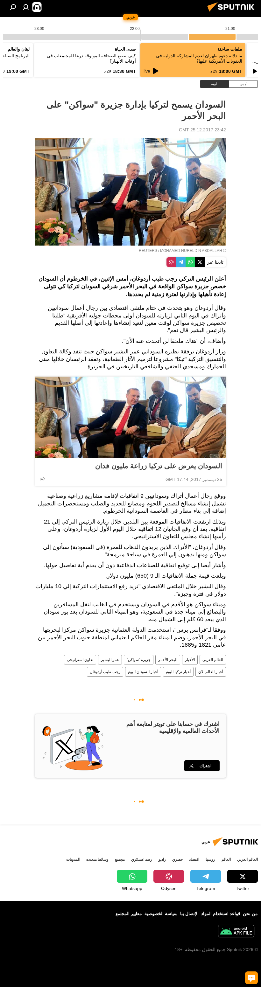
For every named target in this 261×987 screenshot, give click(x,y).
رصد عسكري (141, 859)
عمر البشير (110, 659)
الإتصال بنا (189, 913)
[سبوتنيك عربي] (233, 12)
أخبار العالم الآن (210, 672)
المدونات (73, 859)
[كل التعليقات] (251, 977)
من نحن (250, 913)
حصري (177, 859)
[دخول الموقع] (25, 7)
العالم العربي (212, 659)
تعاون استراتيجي (80, 659)
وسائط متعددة (97, 859)
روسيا (210, 859)
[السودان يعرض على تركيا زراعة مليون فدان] (130, 417)
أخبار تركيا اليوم (178, 672)
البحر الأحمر (167, 659)
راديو (162, 859)
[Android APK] (236, 932)
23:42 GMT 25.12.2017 (202, 129)
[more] (42, 478)
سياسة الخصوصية (161, 913)
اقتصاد (194, 859)
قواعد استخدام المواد (220, 913)
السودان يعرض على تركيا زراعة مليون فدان (158, 466)
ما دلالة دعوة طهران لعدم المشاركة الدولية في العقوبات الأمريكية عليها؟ (199, 58)
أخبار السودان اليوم (143, 672)
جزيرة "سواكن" (139, 659)
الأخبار (190, 659)
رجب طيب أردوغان (105, 672)
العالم (226, 859)
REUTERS (148, 250)
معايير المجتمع (129, 913)
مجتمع (120, 859)
